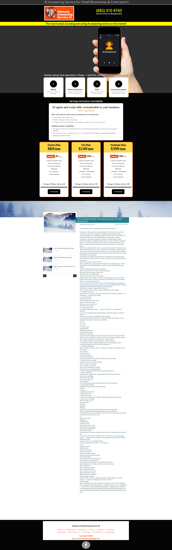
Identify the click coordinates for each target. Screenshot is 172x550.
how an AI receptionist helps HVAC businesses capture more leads (102, 284)
